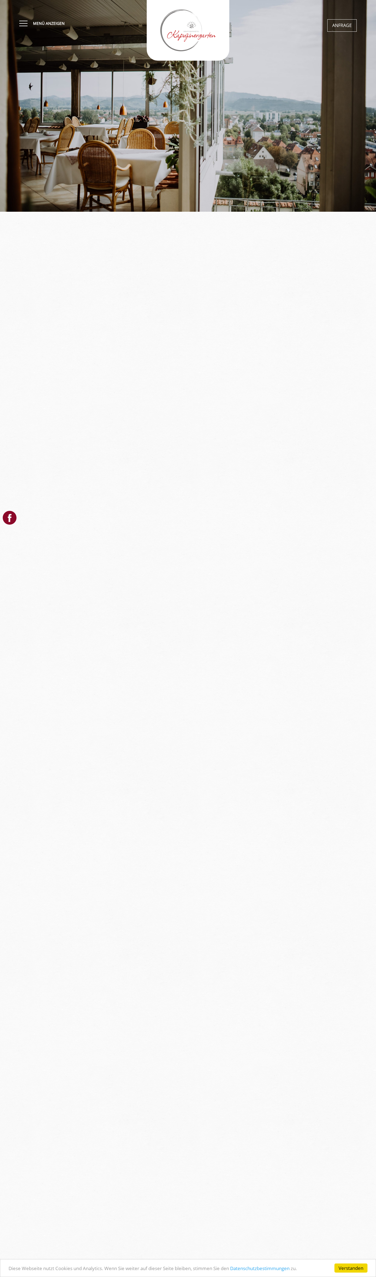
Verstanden (351, 1268)
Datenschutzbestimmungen (260, 1268)
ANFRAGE (342, 25)
